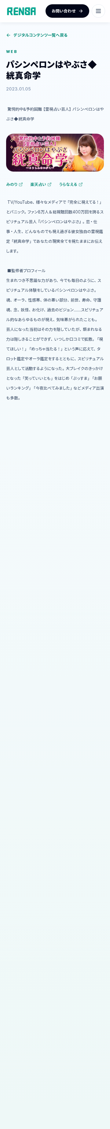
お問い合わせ (64, 10)
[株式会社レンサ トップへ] (21, 11)
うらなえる (68, 184)
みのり (11, 184)
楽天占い (38, 184)
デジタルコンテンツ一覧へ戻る (40, 35)
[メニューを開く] (98, 11)
